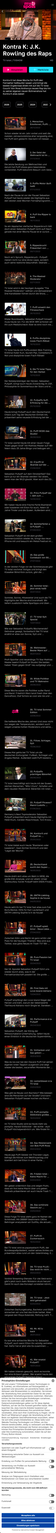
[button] (2, 11)
